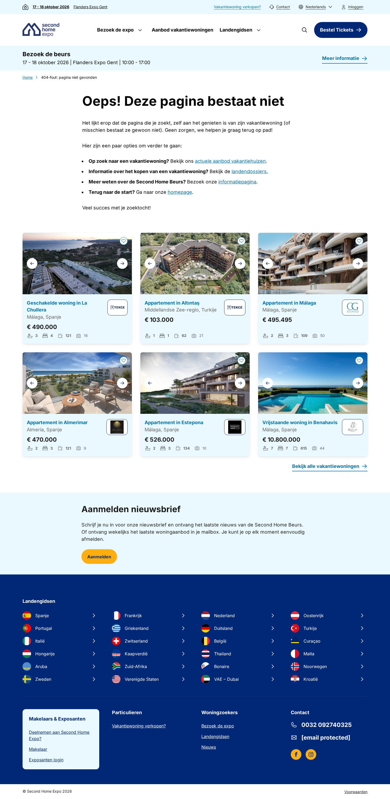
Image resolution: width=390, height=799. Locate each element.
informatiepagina (237, 182)
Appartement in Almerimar (57, 422)
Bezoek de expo (115, 30)
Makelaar (38, 749)
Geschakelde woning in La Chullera (57, 306)
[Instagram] (311, 754)
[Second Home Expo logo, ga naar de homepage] (42, 30)
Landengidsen (235, 30)
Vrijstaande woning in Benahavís (299, 422)
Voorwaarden (355, 791)
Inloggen (355, 7)
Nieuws (208, 747)
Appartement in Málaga (289, 303)
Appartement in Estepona (174, 422)
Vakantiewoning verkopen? (237, 7)
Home (28, 77)
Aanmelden (99, 556)
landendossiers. (250, 171)
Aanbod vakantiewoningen (182, 30)
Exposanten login (46, 759)
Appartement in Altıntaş (172, 303)
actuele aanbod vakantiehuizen (230, 161)
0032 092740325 (326, 724)
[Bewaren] (124, 241)
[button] (315, 7)
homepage (180, 192)
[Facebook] (296, 754)
